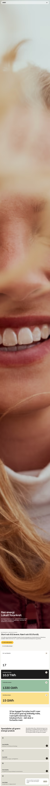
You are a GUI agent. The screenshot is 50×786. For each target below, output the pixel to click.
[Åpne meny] (47, 3)
